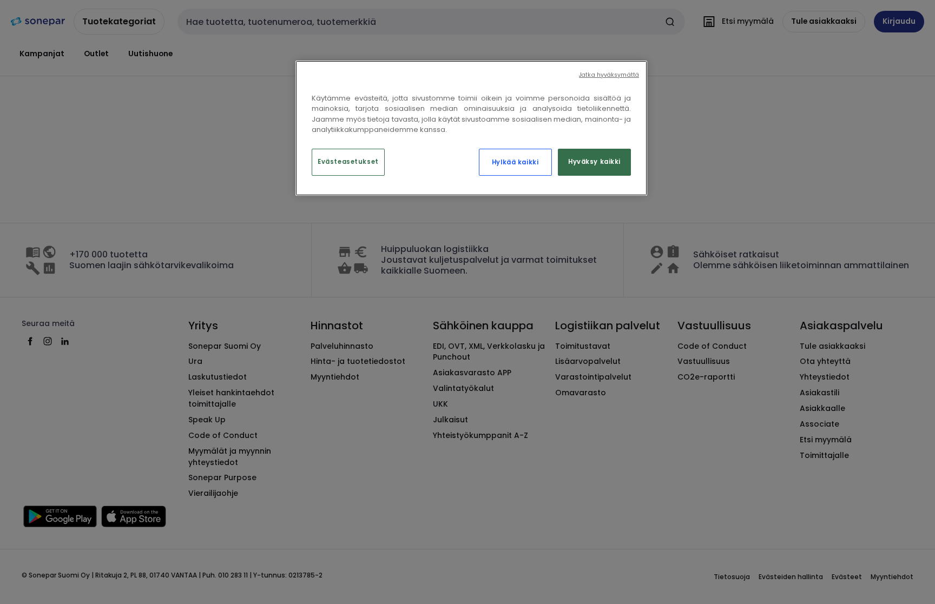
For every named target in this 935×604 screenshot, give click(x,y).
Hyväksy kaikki (594, 161)
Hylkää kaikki (515, 162)
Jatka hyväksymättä (609, 75)
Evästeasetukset (348, 161)
